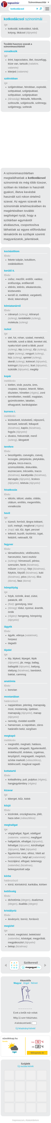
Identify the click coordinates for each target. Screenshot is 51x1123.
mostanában (11, 696)
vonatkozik (10, 51)
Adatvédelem (32, 1120)
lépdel (7, 650)
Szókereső (31, 962)
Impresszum (18, 1120)
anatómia (9, 681)
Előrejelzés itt (37, 1053)
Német (34, 983)
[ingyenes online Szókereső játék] (14, 965)
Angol (26, 983)
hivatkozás (10, 489)
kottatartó (10, 771)
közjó (7, 805)
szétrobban (11, 78)
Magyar (18, 983)
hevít (7, 513)
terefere (8, 446)
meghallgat (11, 824)
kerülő (9, 270)
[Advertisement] (25, 140)
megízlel (9, 926)
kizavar (8, 790)
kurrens (10, 411)
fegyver (8, 544)
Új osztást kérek (26, 1066)
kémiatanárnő (12, 305)
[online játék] (31, 967)
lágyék (8, 626)
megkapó (9, 735)
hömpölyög (11, 587)
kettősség (10, 891)
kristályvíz (10, 910)
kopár (7, 376)
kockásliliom (11, 251)
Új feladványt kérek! (25, 1028)
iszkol (7, 329)
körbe (7, 876)
